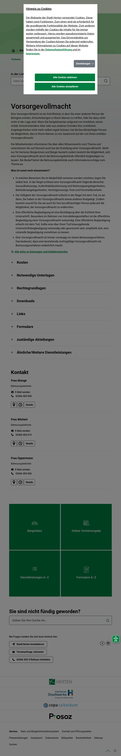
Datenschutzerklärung (58, 49)
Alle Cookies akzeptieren (65, 86)
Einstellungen (83, 63)
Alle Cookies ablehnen (65, 77)
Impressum (33, 53)
